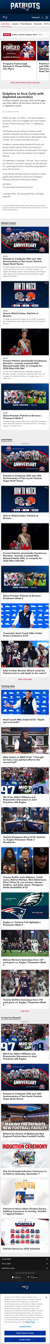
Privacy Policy (30, 1322)
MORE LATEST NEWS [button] (25, 679)
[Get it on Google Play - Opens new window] (32, 1278)
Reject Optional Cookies (25, 1333)
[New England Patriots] (25, 1288)
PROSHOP (36, 17)
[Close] (46, 1297)
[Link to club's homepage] (4, 16)
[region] (25, 1319)
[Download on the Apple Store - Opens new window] (16, 1277)
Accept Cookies (25, 1340)
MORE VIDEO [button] (25, 1011)
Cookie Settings (25, 1326)
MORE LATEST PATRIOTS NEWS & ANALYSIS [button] (25, 82)
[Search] (42, 17)
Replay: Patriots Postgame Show (24, 35)
